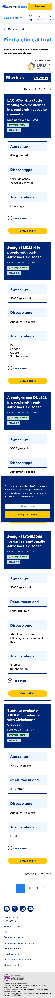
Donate (40, 6)
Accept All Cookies (27, 514)
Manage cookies (13, 965)
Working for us (12, 926)
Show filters (41, 78)
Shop (30, 19)
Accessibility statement (17, 959)
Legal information (14, 954)
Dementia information (16, 937)
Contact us (10, 920)
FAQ (6, 932)
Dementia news (12, 948)
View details (28, 230)
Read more (20, 218)
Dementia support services (19, 943)
